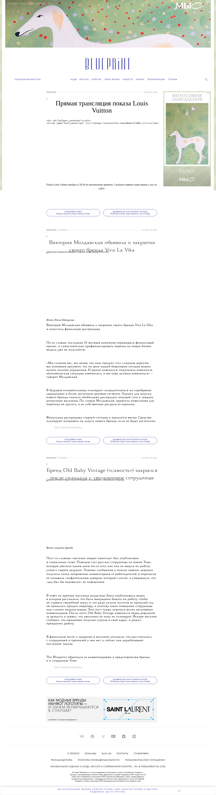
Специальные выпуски (27, 79)
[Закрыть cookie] (179, 791)
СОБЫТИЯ (62, 230)
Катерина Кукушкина (71, 428)
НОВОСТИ (51, 92)
